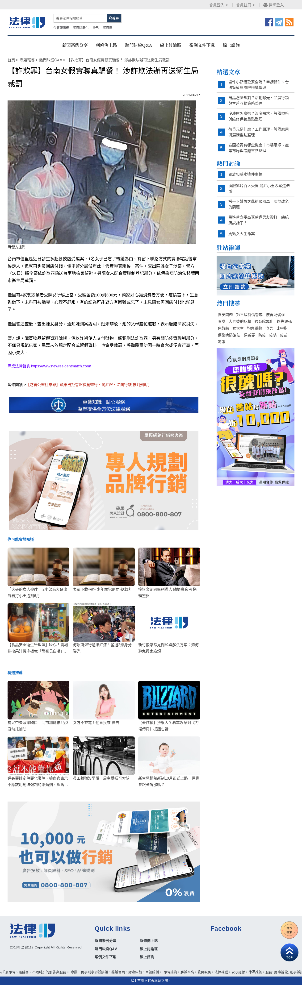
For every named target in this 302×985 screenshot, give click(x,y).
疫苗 (284, 335)
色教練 (223, 328)
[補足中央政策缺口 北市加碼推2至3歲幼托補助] (38, 700)
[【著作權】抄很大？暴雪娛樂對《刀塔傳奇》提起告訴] (169, 700)
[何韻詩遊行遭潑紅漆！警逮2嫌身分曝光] (104, 622)
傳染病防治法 (229, 335)
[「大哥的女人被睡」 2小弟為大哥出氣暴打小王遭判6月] (38, 567)
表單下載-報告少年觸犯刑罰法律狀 (102, 589)
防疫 (262, 335)
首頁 (11, 60)
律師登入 (276, 5)
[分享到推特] (279, 22)
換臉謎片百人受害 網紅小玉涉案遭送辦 (259, 188)
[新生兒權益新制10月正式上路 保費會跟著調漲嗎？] (169, 755)
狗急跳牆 (254, 328)
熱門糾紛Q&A (138, 45)
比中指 (282, 328)
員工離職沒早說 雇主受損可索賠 (101, 778)
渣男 (96, 27)
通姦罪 (107, 27)
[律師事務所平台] (103, 480)
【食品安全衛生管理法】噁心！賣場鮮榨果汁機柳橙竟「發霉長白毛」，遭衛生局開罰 (38, 651)
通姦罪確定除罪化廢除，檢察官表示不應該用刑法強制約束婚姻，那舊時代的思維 (38, 784)
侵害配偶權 (61, 27)
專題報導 (27, 60)
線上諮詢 (231, 45)
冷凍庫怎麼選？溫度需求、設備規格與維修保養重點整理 (258, 116)
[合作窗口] (289, 930)
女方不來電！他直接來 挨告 (96, 723)
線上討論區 (170, 45)
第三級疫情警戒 (249, 315)
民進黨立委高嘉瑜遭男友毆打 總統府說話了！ (258, 220)
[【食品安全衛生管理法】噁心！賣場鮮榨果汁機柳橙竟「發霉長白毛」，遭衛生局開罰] (38, 622)
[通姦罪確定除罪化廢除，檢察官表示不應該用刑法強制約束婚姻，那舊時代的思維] (38, 755)
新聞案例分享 (75, 45)
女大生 (238, 328)
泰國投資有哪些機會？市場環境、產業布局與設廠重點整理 (258, 148)
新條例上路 (106, 45)
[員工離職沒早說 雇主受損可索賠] (104, 755)
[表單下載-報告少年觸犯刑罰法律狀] (104, 567)
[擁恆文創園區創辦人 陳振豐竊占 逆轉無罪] (169, 567)
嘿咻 (221, 322)
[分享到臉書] (269, 22)
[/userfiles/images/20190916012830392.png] (27, 22)
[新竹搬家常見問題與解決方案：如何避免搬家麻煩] (169, 622)
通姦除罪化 (80, 27)
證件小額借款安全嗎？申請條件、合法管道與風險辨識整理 (258, 85)
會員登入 (216, 5)
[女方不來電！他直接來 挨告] (104, 700)
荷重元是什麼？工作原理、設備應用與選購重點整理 (258, 132)
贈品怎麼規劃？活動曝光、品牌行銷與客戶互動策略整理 (258, 100)
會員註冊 (243, 5)
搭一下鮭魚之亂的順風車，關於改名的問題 (258, 204)
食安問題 (225, 315)
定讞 (221, 342)
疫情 (273, 335)
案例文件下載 (202, 45)
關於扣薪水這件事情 (245, 174)
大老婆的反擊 (240, 322)
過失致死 (284, 322)
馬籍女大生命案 (241, 234)
